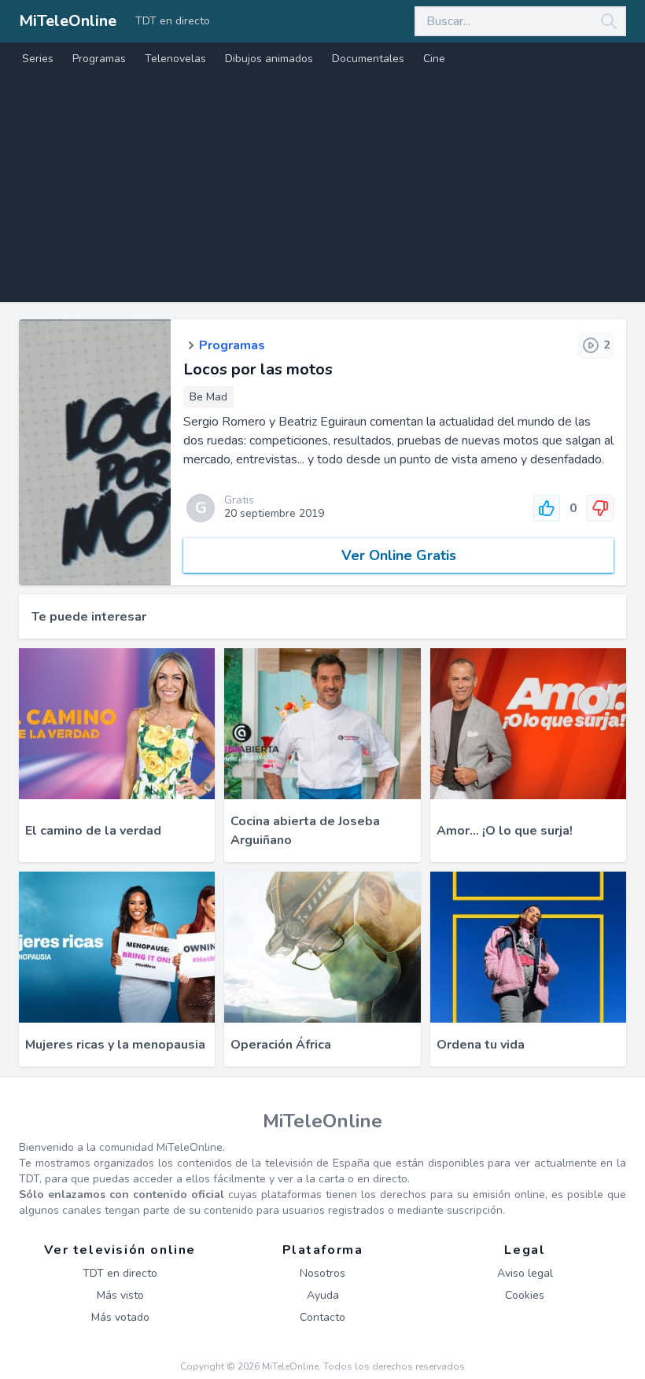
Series (37, 58)
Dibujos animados (269, 58)
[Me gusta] (546, 508)
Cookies (524, 1295)
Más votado (120, 1317)
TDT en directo (172, 20)
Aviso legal (525, 1273)
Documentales (368, 58)
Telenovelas (175, 58)
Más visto (120, 1295)
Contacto (322, 1317)
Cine (434, 58)
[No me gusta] (600, 508)
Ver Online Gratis (398, 555)
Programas (99, 58)
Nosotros (322, 1273)
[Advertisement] (322, 192)
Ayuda (323, 1295)
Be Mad (208, 396)
